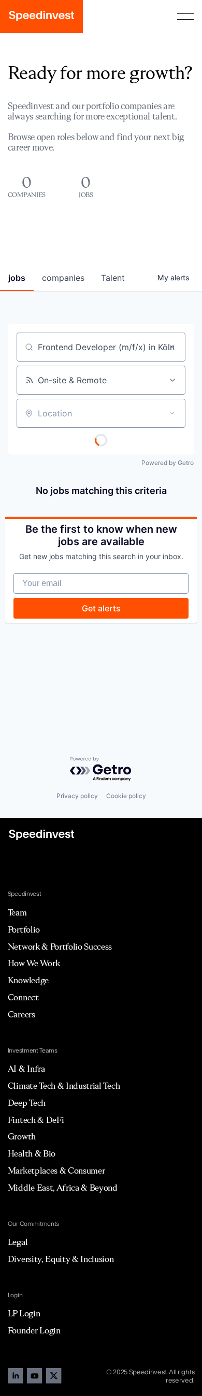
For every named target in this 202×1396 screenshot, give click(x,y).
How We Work (34, 963)
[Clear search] (172, 347)
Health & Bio (31, 1153)
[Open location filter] (172, 413)
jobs (16, 278)
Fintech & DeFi (36, 1120)
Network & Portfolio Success (60, 946)
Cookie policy (126, 796)
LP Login (24, 1313)
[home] (41, 16)
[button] (185, 16)
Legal (17, 1242)
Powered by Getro (167, 463)
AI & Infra (26, 1068)
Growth (22, 1136)
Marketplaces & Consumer (56, 1170)
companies (63, 278)
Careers (21, 1014)
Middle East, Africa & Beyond (63, 1187)
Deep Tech (27, 1103)
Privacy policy (77, 796)
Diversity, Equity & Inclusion (61, 1259)
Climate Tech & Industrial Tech (64, 1085)
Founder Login (34, 1330)
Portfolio (24, 929)
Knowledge (28, 980)
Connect (23, 997)
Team (17, 912)
